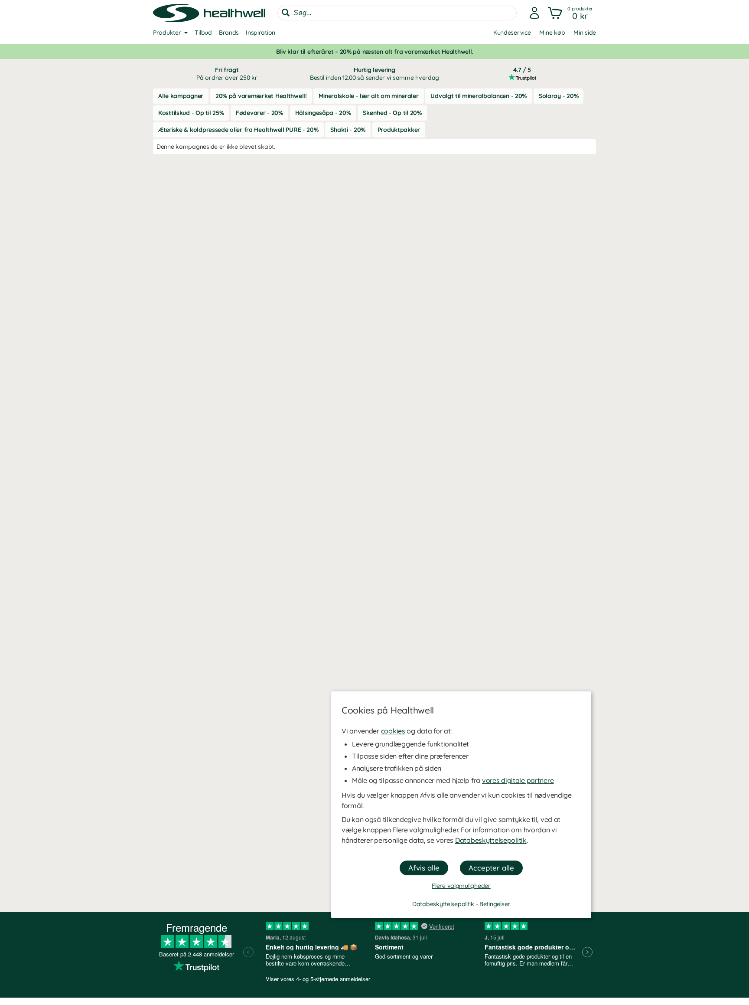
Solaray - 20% (558, 96)
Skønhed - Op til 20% (392, 113)
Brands (229, 32)
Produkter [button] (167, 32)
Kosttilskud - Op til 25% (191, 113)
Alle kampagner (180, 96)
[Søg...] (286, 12)
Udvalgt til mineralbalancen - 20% (478, 96)
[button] (571, 13)
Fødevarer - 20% (259, 113)
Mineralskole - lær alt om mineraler (368, 96)
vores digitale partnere (518, 780)
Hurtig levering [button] (374, 74)
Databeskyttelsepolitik (491, 840)
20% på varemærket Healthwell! (261, 96)
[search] (397, 13)
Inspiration (260, 32)
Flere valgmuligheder (461, 886)
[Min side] (534, 13)
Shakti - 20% (347, 130)
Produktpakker (399, 130)
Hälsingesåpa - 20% (323, 113)
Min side (584, 32)
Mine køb (552, 32)
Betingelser (494, 904)
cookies (393, 731)
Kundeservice (512, 32)
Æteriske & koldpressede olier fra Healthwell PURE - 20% (238, 130)
